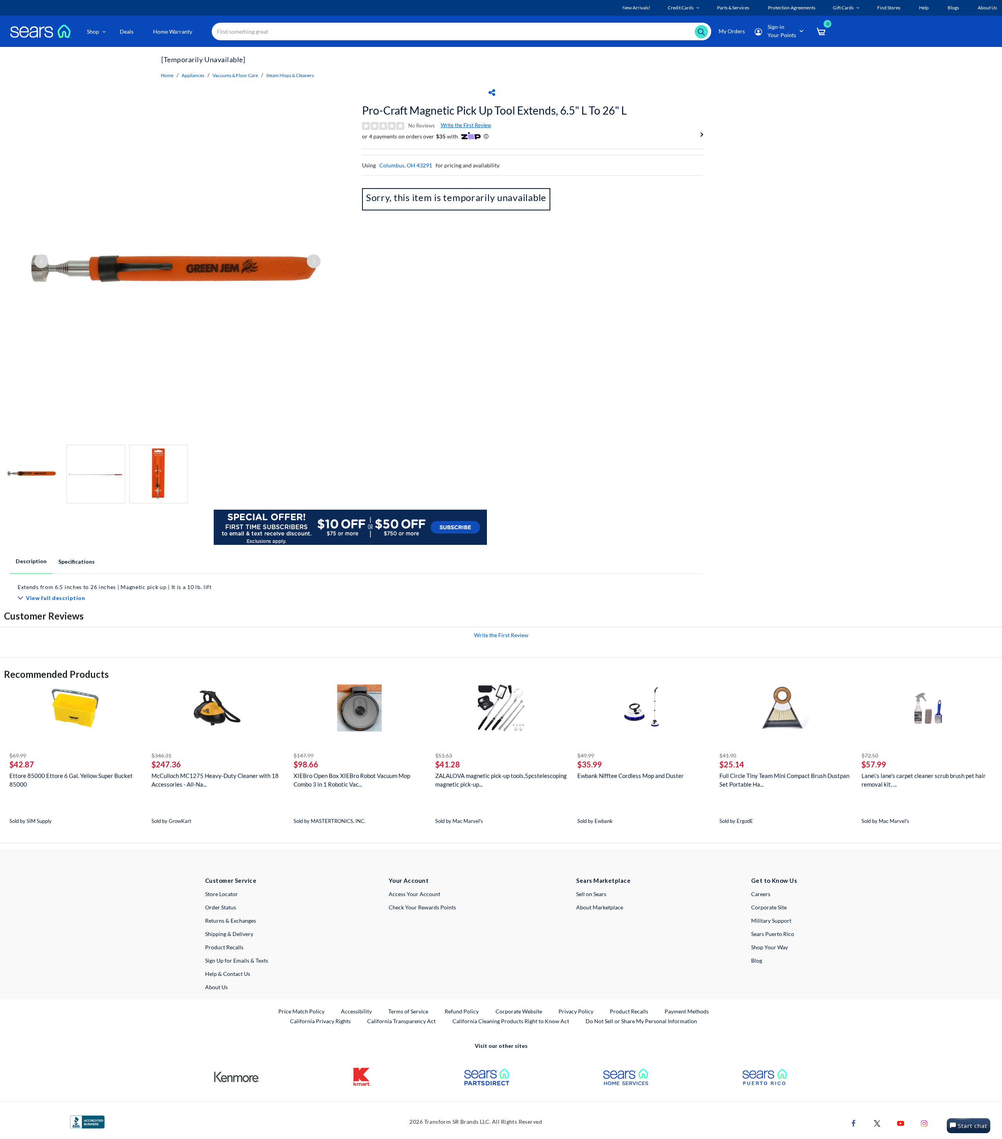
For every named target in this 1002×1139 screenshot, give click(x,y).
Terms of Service (408, 1011)
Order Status (220, 907)
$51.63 (443, 755)
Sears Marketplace (603, 880)
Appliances (193, 75)
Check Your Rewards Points (422, 907)
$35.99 (589, 764)
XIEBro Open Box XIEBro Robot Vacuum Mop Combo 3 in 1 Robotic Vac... (352, 780)
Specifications (76, 561)
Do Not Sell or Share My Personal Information (641, 1021)
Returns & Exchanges (230, 920)
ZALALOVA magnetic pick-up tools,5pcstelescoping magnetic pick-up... (501, 780)
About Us (216, 987)
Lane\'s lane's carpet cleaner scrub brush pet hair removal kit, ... (923, 780)
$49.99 (585, 755)
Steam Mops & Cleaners (290, 75)
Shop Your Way (769, 947)
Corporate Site (769, 907)
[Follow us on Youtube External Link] (900, 1122)
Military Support (771, 920)
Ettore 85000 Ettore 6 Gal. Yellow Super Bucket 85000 (71, 780)
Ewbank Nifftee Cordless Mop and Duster (630, 775)
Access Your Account (414, 894)
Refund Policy (462, 1011)
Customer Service (230, 880)
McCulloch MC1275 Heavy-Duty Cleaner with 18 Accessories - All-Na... (215, 780)
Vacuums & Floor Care (235, 75)
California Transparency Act (401, 1021)
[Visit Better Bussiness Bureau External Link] (87, 1121)
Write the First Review (466, 125)
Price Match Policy (301, 1011)
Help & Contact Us (227, 973)
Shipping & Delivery (229, 934)
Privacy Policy (576, 1011)
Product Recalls (224, 947)
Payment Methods (687, 1011)
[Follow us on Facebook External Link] (853, 1122)
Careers (760, 894)
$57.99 (873, 764)
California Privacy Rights (320, 1021)
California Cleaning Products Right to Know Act (510, 1021)
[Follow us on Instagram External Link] (924, 1122)
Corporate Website (519, 1011)
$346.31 (161, 755)
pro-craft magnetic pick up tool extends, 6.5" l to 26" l (494, 110)
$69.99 (17, 755)
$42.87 (21, 764)
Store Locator (221, 894)
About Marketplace (599, 907)
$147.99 (304, 755)
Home (167, 75)
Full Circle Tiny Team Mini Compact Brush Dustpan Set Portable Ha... (784, 780)
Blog (756, 960)
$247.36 (166, 764)
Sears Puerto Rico (772, 934)
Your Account (409, 880)
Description (31, 561)
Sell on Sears (591, 894)
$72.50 (869, 755)
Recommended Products (56, 674)
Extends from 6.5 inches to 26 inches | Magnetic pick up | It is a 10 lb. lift (115, 587)
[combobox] (461, 31)
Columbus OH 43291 (405, 165)
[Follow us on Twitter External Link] (877, 1122)
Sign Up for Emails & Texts (236, 960)
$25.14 (731, 764)
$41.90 (727, 755)
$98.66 (306, 764)
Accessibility (356, 1011)
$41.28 (447, 764)
